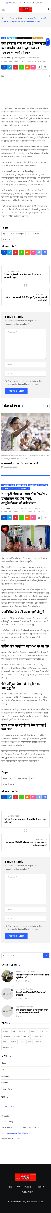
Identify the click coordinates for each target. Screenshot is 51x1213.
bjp (4, 234)
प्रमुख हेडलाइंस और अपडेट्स (9, 455)
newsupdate (44, 455)
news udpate (22, 778)
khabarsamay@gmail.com (17, 1133)
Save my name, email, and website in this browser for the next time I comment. (25, 382)
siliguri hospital (8, 784)
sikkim (13, 1042)
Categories (6, 1076)
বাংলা (2, 1070)
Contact (4, 1083)
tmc (29, 1042)
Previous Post (13, 271)
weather (38, 1042)
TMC (27, 459)
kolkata (26, 1036)
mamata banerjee (30, 455)
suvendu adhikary (17, 459)
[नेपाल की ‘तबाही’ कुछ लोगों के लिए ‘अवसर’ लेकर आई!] (7, 994)
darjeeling (6, 1036)
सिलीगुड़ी (33, 971)
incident (17, 1036)
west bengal (7, 1047)
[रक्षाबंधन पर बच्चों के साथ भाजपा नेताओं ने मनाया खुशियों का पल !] (7, 976)
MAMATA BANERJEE (17, 234)
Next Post (40, 294)
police (5, 1042)
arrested (6, 1031)
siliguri (33, 778)
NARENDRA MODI (33, 234)
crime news (43, 1031)
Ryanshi (7, 58)
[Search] (48, 9)
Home (3, 1063)
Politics (4, 459)
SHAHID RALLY (7, 239)
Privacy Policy (7, 1089)
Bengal (19, 971)
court (33, 1031)
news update (38, 1036)
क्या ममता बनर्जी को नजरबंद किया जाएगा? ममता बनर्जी (19, 463)
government (8, 778)
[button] (43, 406)
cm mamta (23, 1031)
